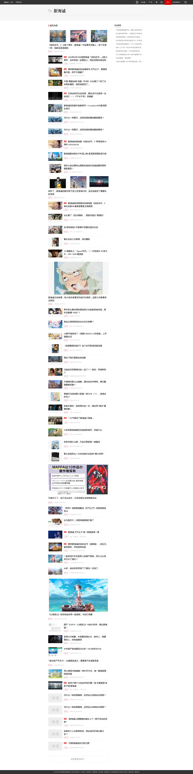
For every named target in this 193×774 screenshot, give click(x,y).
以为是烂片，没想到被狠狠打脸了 (79, 520)
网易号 (50, 51)
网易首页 (6, 2)
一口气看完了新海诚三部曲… (81, 418)
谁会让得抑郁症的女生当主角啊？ (79, 322)
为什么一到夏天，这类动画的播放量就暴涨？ (84, 118)
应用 (11, 2)
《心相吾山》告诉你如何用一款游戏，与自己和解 (70, 614)
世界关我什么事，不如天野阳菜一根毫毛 (82, 442)
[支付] (156, 2)
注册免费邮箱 (176, 2)
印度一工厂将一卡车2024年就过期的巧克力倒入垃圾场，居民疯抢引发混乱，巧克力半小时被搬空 (130, 47)
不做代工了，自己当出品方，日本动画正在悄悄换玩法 (72, 498)
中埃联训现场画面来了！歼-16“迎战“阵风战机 (130, 44)
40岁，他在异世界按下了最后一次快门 (81, 568)
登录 (168, 2)
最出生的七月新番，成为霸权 (77, 239)
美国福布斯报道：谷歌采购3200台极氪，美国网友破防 (130, 37)
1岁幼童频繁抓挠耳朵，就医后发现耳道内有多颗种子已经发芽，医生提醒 (130, 30)
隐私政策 (106, 772)
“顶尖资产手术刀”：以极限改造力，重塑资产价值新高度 (73, 661)
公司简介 (83, 772)
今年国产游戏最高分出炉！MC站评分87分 (82, 649)
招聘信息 (95, 772)
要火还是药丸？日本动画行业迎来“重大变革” (84, 454)
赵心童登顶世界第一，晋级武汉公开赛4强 (129, 33)
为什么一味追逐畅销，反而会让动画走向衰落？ (85, 695)
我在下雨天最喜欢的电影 (75, 358)
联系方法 (89, 772)
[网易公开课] (143, 2)
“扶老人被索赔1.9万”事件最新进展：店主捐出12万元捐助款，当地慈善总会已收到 (130, 61)
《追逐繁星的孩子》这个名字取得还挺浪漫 (83, 346)
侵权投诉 (137, 772)
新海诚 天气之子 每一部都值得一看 (83, 532)
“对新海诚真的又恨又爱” (79, 743)
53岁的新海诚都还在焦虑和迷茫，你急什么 (83, 430)
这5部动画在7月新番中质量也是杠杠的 (81, 227)
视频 (66, 63)
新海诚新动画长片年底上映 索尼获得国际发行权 (85, 154)
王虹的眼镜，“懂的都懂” (123, 58)
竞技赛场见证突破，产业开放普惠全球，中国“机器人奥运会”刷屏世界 (130, 51)
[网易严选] (150, 2)
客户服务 (101, 772)
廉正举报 (131, 772)
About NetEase (75, 772)
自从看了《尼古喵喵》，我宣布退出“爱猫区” (84, 215)
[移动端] (137, 2)
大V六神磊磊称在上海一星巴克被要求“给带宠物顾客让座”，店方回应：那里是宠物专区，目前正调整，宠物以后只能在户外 (130, 54)
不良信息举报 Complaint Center (119, 772)
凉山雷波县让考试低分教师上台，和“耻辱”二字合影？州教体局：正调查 (130, 40)
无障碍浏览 (19, 2)
